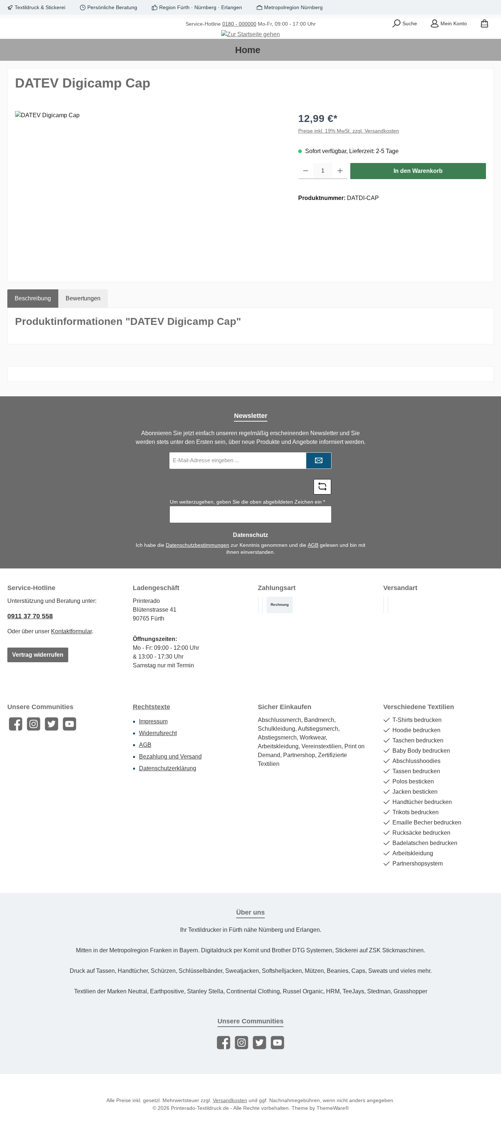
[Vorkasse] (258, 605)
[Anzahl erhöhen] (340, 171)
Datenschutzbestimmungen (197, 545)
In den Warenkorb (418, 171)
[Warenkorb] (484, 24)
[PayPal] (262, 605)
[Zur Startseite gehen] (250, 34)
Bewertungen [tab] (83, 298)
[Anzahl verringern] (305, 171)
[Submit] (319, 460)
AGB (313, 545)
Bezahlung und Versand (170, 756)
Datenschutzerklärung (167, 768)
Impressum (153, 721)
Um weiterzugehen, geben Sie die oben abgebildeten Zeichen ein (247, 502)
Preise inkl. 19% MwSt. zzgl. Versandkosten (348, 131)
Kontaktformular (71, 631)
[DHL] (383, 605)
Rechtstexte (151, 707)
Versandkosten (230, 1100)
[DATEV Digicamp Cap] (149, 189)
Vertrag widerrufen (37, 655)
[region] (149, 189)
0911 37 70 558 (30, 616)
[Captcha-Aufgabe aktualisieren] (322, 486)
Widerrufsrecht (158, 733)
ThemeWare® (333, 1108)
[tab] (32, 298)
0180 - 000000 (239, 24)
